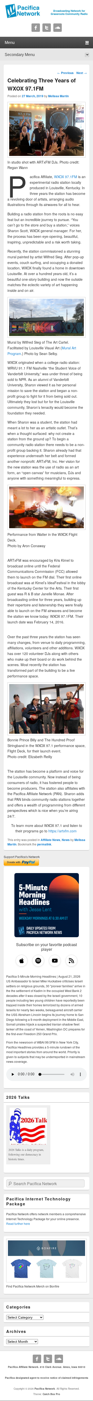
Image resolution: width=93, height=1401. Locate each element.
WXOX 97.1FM (65, 176)
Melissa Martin (58, 96)
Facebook (35, 27)
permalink (44, 844)
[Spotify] (38, 961)
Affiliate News (50, 840)
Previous (65, 73)
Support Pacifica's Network (22, 857)
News (66, 840)
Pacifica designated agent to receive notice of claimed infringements (46, 1378)
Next (81, 73)
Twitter (46, 27)
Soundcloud (57, 27)
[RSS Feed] (71, 961)
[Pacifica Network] (46, 16)
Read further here (18, 1223)
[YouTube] (55, 961)
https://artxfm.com (62, 830)
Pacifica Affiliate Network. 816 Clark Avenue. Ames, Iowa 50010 (46, 1367)
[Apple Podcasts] (22, 961)
